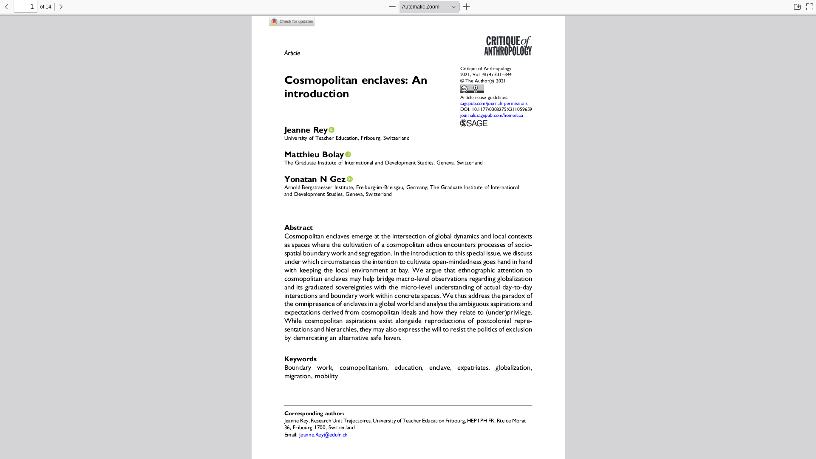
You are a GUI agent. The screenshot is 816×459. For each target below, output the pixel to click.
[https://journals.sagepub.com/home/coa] (491, 115)
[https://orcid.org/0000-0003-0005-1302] (348, 154)
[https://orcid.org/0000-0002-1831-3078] (349, 179)
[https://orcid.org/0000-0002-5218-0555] (331, 130)
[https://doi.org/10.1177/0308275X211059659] (502, 109)
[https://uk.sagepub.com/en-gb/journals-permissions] (493, 103)
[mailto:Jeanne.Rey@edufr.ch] (323, 434)
